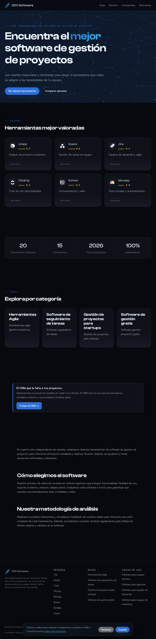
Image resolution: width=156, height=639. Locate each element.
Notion (57, 602)
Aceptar (122, 629)
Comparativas (128, 5)
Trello (56, 585)
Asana (57, 580)
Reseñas (113, 5)
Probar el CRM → (29, 405)
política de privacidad (55, 631)
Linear (57, 613)
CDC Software (22, 5)
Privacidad (9, 632)
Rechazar (106, 629)
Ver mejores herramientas (22, 90)
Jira (55, 574)
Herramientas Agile (97, 574)
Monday (58, 596)
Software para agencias (134, 584)
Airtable (57, 607)
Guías (102, 5)
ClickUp (57, 591)
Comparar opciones (56, 90)
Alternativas (145, 5)
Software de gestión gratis (101, 599)
